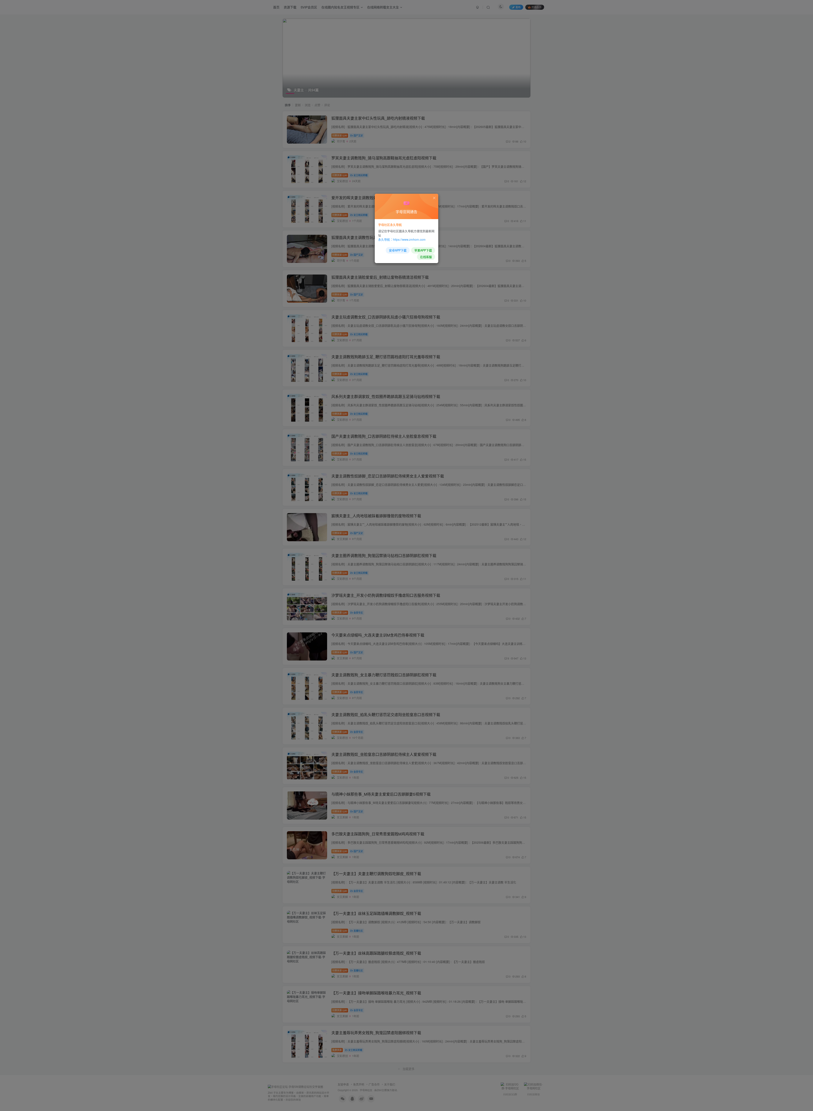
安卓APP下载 (397, 250)
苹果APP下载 (423, 250)
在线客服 (426, 257)
